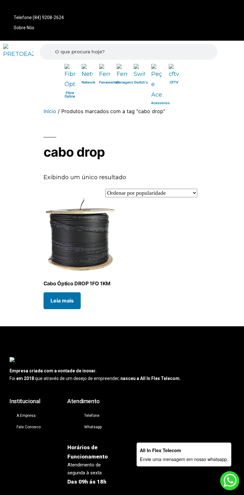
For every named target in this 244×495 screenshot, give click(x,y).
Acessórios (160, 103)
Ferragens (125, 82)
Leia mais (62, 300)
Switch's (141, 82)
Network (88, 82)
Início (50, 111)
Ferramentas (109, 82)
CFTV (174, 82)
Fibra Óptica (69, 94)
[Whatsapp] (192, 9)
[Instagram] (234, 9)
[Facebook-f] (213, 9)
